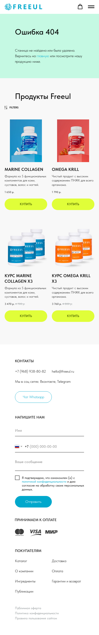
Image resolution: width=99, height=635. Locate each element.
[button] (80, 6)
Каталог (21, 561)
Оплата (57, 571)
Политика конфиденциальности (37, 613)
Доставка (59, 561)
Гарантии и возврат (66, 581)
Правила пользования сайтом (36, 618)
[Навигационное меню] (91, 7)
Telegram (64, 381)
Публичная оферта (28, 608)
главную (43, 56)
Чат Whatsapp (33, 397)
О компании (24, 571)
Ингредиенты (25, 581)
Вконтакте (47, 381)
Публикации (24, 591)
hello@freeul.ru (63, 371)
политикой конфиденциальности (44, 481)
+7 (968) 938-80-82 (30, 371)
